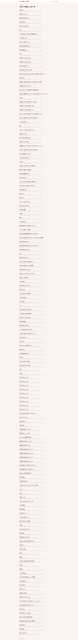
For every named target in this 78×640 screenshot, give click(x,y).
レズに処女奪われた (22, 221)
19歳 (20, 53)
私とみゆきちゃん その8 (23, 381)
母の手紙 (20, 213)
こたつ (20, 305)
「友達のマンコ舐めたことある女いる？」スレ (27, 333)
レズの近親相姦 (22, 505)
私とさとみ (21, 161)
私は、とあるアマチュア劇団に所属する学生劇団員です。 (29, 89)
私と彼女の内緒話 (22, 321)
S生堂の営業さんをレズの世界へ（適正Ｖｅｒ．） (28, 465)
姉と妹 (20, 493)
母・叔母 (20, 97)
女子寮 (20, 373)
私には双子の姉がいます (23, 65)
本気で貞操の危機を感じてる (24, 173)
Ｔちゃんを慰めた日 (22, 573)
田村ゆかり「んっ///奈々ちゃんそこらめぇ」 (27, 273)
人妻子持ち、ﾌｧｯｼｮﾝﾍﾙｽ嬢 (23, 141)
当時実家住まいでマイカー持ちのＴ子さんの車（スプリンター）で (30, 145)
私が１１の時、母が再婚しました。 (25, 137)
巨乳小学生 (21, 545)
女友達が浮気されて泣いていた (24, 249)
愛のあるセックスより (23, 13)
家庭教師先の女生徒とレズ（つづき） (25, 441)
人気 (56, 1)
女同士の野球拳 (22, 477)
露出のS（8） (21, 197)
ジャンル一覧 (21, 4)
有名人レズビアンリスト (23, 417)
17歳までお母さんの (22, 177)
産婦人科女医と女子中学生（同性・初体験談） (27, 620)
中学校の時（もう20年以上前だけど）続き (26, 105)
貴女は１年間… (22, 77)
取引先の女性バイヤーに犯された (25, 612)
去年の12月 (21, 9)
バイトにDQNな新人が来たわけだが (25, 329)
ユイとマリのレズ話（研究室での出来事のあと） (27, 181)
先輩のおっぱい (22, 349)
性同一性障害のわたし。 (23, 49)
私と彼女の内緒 (22, 624)
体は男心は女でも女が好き (24, 325)
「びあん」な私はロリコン (24, 517)
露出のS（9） (21, 193)
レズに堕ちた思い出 (22, 297)
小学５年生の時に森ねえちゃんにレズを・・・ (27, 604)
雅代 (20, 29)
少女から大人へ (22, 608)
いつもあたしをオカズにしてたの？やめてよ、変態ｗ (28, 485)
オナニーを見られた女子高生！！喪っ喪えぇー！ (27, 413)
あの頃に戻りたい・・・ (23, 513)
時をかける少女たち (22, 337)
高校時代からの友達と (23, 592)
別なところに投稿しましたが (24, 41)
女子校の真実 (21, 628)
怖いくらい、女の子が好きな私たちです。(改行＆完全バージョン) (30, 113)
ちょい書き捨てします (23, 37)
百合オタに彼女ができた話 (24, 241)
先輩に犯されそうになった (24, 257)
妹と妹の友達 (21, 533)
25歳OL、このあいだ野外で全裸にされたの (26, 541)
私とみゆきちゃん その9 (23, 377)
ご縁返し (20, 525)
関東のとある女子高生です (24, 17)
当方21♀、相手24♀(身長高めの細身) (25, 616)
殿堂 (58, 1)
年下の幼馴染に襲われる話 (24, 353)
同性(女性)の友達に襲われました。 (25, 45)
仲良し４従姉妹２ (22, 580)
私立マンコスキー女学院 (23, 25)
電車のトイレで (22, 588)
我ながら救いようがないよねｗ (24, 285)
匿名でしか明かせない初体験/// (24, 521)
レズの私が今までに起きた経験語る (25, 313)
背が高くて (21, 357)
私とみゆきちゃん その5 (23, 393)
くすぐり (20, 489)
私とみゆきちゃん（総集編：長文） (25, 345)
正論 (20, 369)
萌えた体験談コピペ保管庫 (24, 1)
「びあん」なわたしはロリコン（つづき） (26, 501)
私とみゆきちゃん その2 (23, 405)
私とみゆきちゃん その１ (24, 409)
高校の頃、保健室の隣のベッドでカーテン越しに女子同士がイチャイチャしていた (33, 93)
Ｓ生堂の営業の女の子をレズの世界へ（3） (26, 469)
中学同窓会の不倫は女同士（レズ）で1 (26, 461)
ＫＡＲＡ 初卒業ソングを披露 (24, 229)
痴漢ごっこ (21, 553)
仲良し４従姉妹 (22, 584)
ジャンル (51, 1)
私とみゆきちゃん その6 (23, 389)
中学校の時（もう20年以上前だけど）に (26, 109)
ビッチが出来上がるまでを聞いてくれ (25, 309)
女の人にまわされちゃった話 (24, 529)
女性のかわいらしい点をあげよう (25, 317)
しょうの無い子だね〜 (23, 121)
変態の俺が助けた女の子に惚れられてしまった (27, 225)
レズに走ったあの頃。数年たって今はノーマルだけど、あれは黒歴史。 (31, 237)
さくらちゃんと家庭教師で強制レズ (25, 437)
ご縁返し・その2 (22, 497)
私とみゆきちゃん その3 (23, 401)
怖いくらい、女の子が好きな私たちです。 (27, 129)
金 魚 (20, 253)
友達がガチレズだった (23, 133)
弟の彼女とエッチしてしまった (24, 596)
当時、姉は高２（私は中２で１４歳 (25, 69)
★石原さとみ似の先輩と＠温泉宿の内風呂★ (27, 561)
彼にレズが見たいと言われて (24, 205)
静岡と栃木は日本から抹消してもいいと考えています (28, 245)
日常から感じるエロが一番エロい (25, 365)
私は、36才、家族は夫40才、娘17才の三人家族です (28, 117)
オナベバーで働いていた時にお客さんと (26, 261)
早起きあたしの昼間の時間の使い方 (25, 473)
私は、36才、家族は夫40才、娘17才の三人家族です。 (28, 149)
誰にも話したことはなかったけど (25, 57)
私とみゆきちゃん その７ (24, 385)
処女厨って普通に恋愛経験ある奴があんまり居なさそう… (29, 233)
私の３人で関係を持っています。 (25, 153)
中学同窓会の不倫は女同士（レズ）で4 (26, 449)
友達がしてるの (22, 289)
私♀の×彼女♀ (21, 341)
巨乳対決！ (21, 569)
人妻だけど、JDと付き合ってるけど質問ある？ (27, 165)
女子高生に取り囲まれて (23, 481)
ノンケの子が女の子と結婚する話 (25, 293)
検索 (54, 1)
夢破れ (20, 217)
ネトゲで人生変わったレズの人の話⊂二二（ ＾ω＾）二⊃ (29, 600)
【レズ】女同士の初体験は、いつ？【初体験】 (27, 576)
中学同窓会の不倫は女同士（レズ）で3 (26, 453)
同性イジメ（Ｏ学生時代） (24, 277)
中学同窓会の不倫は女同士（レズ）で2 (26, 457)
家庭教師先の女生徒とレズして (24, 445)
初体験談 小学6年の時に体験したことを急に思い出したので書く (30, 81)
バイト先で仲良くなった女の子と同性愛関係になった (28, 33)
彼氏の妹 (20, 565)
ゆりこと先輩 (21, 301)
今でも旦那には (22, 281)
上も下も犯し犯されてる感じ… (24, 361)
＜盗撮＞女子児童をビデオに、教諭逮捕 (26, 265)
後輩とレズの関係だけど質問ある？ (25, 169)
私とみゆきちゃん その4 (23, 397)
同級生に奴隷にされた (23, 189)
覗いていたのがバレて (23, 632)
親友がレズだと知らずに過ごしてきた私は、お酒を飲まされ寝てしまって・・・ (33, 73)
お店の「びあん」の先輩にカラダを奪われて (27, 185)
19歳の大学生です (22, 21)
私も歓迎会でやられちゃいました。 (25, 61)
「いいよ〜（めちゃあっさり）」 (25, 201)
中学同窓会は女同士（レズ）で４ (25, 429)
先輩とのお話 (21, 425)
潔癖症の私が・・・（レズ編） (24, 433)
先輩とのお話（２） (22, 421)
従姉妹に (20, 557)
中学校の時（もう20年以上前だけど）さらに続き (27, 101)
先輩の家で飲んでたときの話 (24, 537)
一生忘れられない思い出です (24, 157)
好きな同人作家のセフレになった (25, 269)
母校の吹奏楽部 (22, 509)
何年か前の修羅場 (22, 209)
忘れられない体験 (22, 549)
